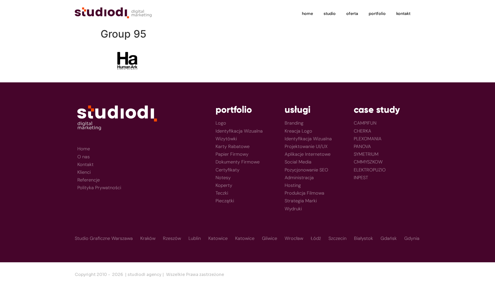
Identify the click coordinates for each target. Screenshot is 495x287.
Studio (330, 13)
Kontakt (403, 13)
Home (307, 13)
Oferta (352, 13)
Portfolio (377, 13)
